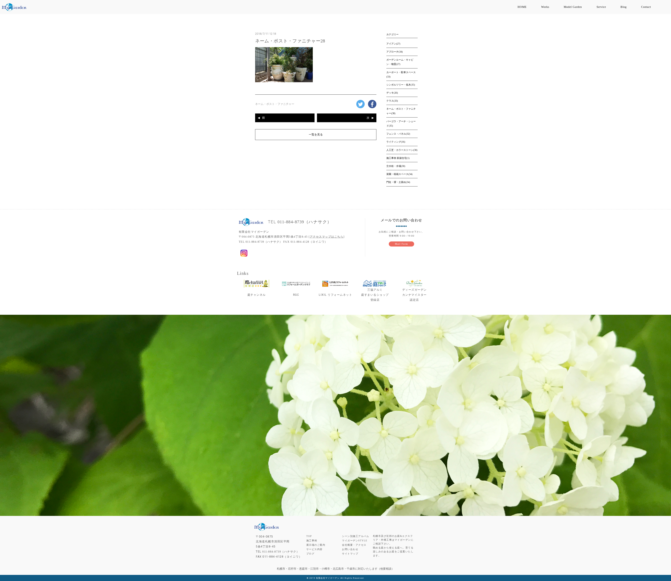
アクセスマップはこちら (327, 236)
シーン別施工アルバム (355, 536)
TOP (309, 536)
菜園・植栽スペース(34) (399, 174)
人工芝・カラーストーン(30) (401, 150)
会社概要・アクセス (354, 545)
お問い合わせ (350, 549)
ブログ (310, 553)
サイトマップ (350, 553)
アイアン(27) (393, 43)
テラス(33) (392, 101)
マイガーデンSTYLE (354, 540)
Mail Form (401, 244)
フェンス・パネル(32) (398, 134)
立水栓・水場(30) (395, 166)
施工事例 (311, 540)
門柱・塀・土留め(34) (398, 182)
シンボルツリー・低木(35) (400, 84)
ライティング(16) (395, 142)
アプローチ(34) (394, 51)
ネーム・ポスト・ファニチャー (274, 103)
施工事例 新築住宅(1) (398, 158)
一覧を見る (316, 134)
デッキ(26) (392, 92)
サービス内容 (314, 549)
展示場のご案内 (315, 545)
